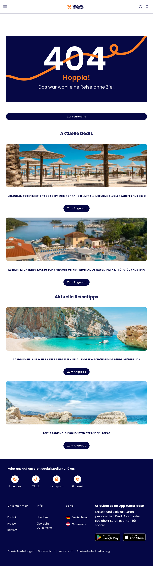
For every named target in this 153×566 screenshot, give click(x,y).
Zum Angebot (76, 208)
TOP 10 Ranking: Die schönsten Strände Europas (76, 433)
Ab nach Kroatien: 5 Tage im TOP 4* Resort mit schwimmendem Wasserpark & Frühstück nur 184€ (76, 270)
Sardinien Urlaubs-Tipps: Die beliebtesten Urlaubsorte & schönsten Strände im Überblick (76, 359)
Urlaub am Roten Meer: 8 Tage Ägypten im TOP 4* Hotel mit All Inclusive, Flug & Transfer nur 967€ (76, 196)
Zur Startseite (76, 116)
